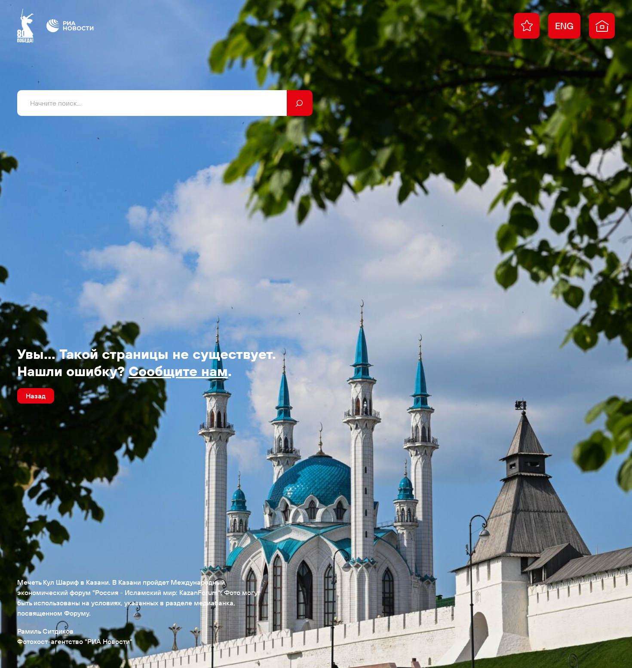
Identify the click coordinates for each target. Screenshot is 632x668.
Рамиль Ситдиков (45, 631)
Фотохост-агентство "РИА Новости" (74, 641)
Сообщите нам (178, 371)
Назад (36, 396)
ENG (564, 25)
